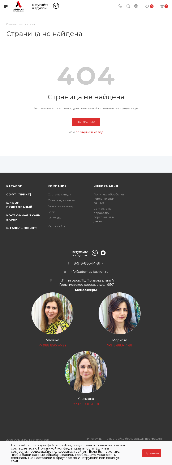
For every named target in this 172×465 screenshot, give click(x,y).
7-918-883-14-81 (119, 345)
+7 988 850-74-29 (52, 345)
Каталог (14, 186)
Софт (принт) (18, 194)
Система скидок (59, 194)
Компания (57, 186)
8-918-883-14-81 (87, 263)
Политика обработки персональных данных (109, 198)
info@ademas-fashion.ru (89, 272)
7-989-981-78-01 (86, 404)
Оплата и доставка (61, 200)
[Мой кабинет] (136, 6)
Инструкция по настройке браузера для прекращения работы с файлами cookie (126, 441)
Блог (51, 212)
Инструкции (88, 458)
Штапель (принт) (22, 228)
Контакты (54, 218)
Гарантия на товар (61, 206)
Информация (106, 186)
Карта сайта (56, 226)
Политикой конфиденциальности (66, 448)
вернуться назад (89, 132)
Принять (152, 453)
